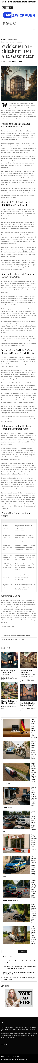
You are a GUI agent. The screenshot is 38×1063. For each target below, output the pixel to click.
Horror (3, 1056)
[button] (3, 7)
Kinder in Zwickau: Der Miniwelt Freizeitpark (9, 702)
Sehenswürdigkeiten (11, 39)
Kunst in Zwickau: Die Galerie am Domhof (27, 704)
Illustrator (16, 1056)
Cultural (9, 1056)
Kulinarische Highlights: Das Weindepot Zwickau (15, 635)
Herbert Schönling (6, 678)
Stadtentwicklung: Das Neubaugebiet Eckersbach (8, 673)
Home (3, 39)
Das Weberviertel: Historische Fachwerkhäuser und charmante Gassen (27, 674)
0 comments (19, 42)
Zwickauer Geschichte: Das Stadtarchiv (13, 639)
